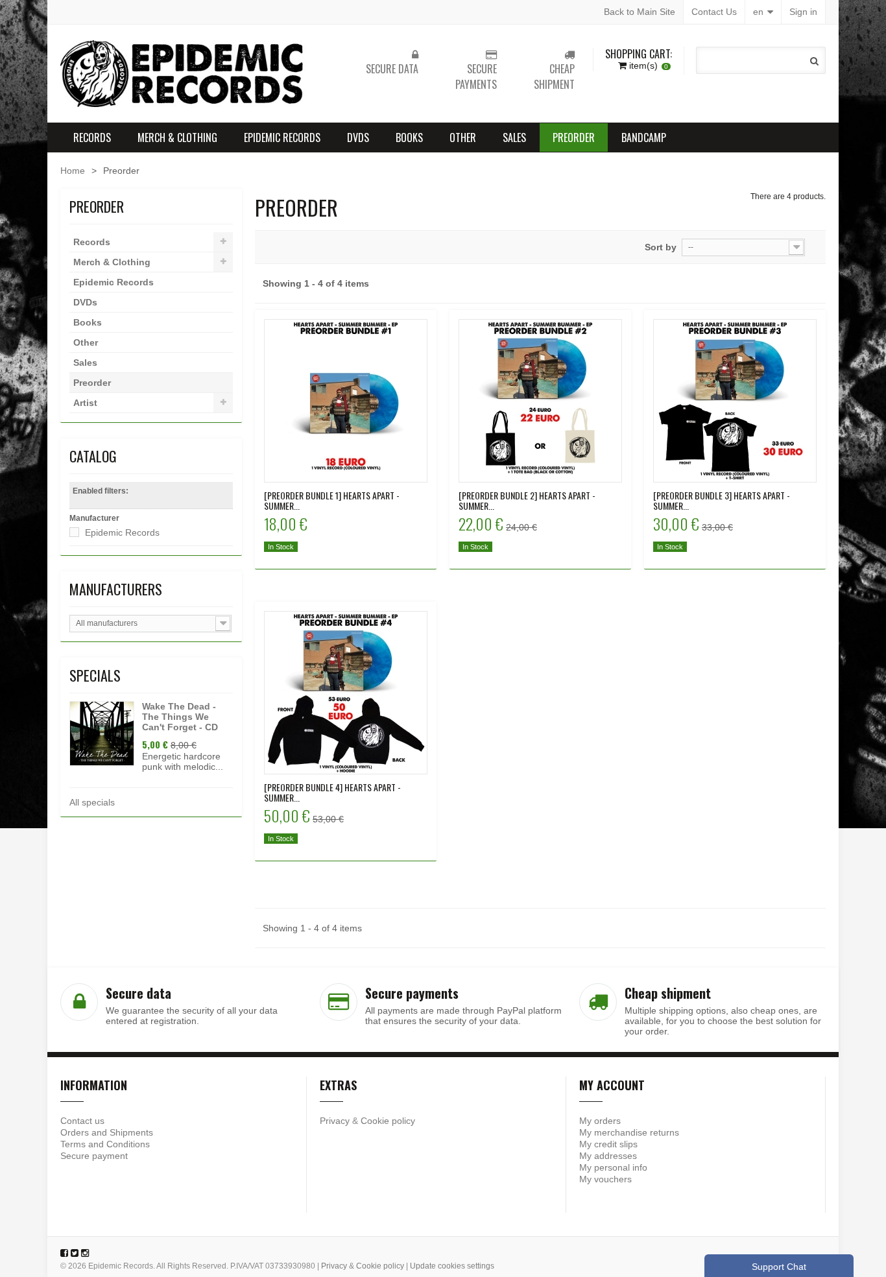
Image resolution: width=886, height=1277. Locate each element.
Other (462, 137)
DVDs (358, 137)
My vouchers (605, 1179)
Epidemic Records (282, 137)
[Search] (814, 61)
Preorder (574, 137)
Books (409, 137)
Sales (514, 137)
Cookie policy (388, 1121)
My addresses (608, 1156)
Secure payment (94, 1156)
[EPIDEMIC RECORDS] (183, 73)
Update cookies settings (452, 1266)
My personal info (613, 1167)
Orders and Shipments (106, 1132)
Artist (85, 403)
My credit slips (608, 1144)
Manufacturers (115, 589)
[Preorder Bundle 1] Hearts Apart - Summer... (332, 500)
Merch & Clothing (177, 137)
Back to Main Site (639, 11)
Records (92, 137)
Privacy (335, 1121)
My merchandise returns (629, 1132)
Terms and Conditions (105, 1144)
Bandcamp (643, 137)
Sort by (660, 247)
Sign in (803, 11)
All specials (92, 802)
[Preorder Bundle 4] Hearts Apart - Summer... (332, 792)
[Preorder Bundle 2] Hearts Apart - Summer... (527, 500)
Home (72, 170)
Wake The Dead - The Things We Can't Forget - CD (180, 716)
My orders (600, 1121)
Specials (95, 675)
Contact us (82, 1121)
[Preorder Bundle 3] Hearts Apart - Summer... (721, 500)
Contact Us (714, 11)
